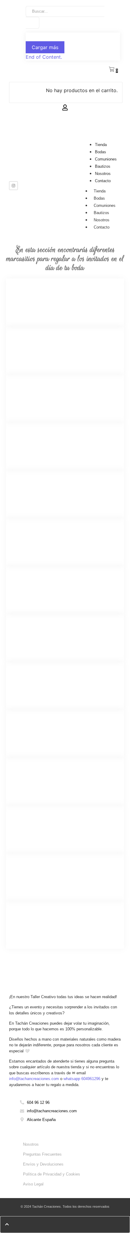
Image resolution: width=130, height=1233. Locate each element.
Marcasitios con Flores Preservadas (50, 921)
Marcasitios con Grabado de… (43, 825)
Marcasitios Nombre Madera (41, 442)
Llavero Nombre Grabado (37, 586)
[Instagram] (13, 185)
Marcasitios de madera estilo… (44, 394)
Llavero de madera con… (37, 729)
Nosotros (103, 173)
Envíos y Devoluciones (43, 1164)
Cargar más (45, 47)
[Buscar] (32, 23)
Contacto (103, 181)
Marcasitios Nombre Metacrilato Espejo (54, 346)
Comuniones (106, 159)
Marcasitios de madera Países (43, 873)
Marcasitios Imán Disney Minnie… (48, 490)
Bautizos (102, 166)
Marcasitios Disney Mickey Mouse (48, 538)
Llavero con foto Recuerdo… (41, 634)
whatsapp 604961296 (81, 1078)
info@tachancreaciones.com (34, 1078)
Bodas (100, 152)
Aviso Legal (33, 1184)
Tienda (101, 144)
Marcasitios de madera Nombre (44, 298)
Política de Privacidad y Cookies (51, 1174)
